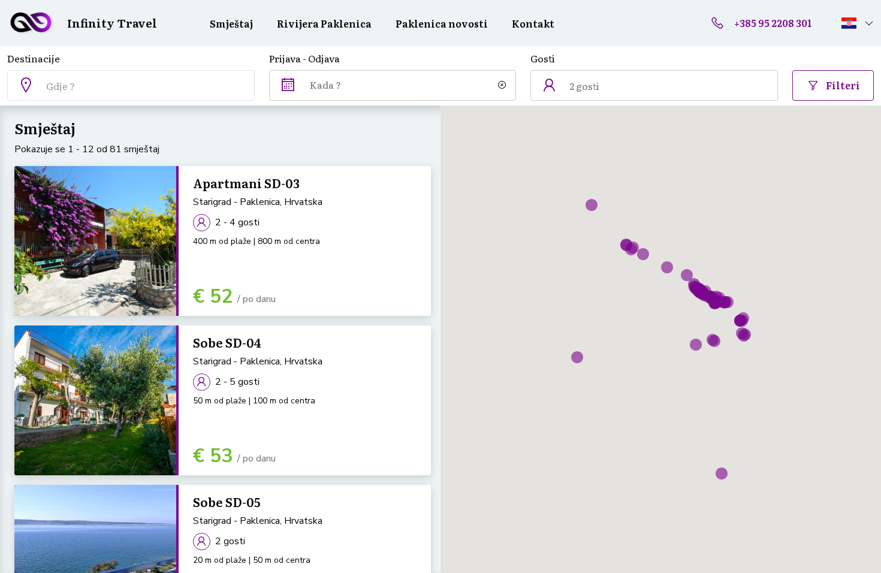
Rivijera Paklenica (324, 23)
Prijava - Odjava (304, 58)
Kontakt (533, 23)
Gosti (542, 58)
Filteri (842, 85)
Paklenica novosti (442, 23)
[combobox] (131, 85)
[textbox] (147, 85)
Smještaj (231, 23)
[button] (857, 23)
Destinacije (33, 58)
